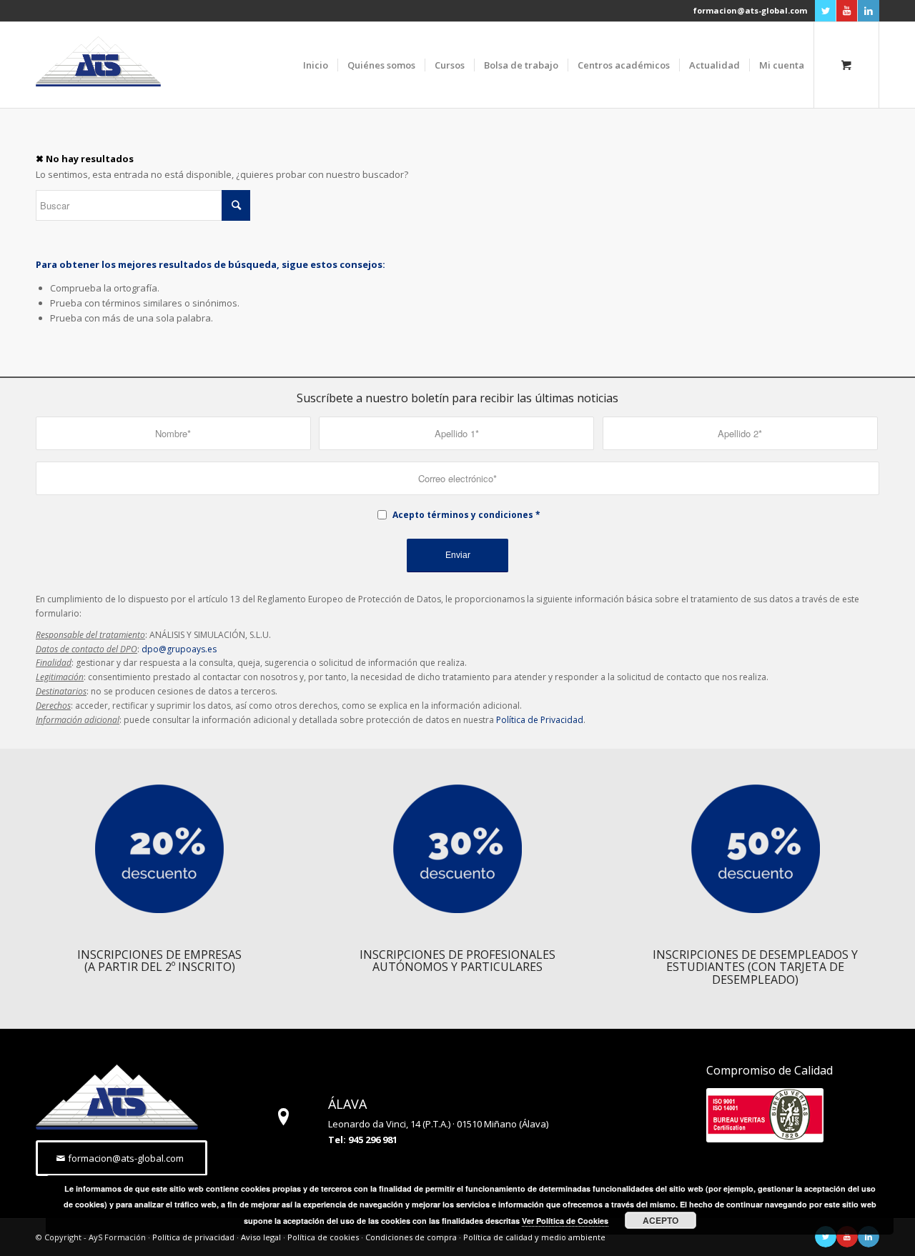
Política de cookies (323, 1237)
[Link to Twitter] (825, 10)
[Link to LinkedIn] (868, 10)
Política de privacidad (193, 1237)
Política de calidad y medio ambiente (534, 1237)
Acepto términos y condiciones (462, 515)
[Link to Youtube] (846, 10)
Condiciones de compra (411, 1237)
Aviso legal (261, 1237)
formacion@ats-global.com (750, 10)
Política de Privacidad (539, 720)
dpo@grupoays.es (179, 649)
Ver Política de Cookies (565, 1220)
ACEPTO (660, 1220)
